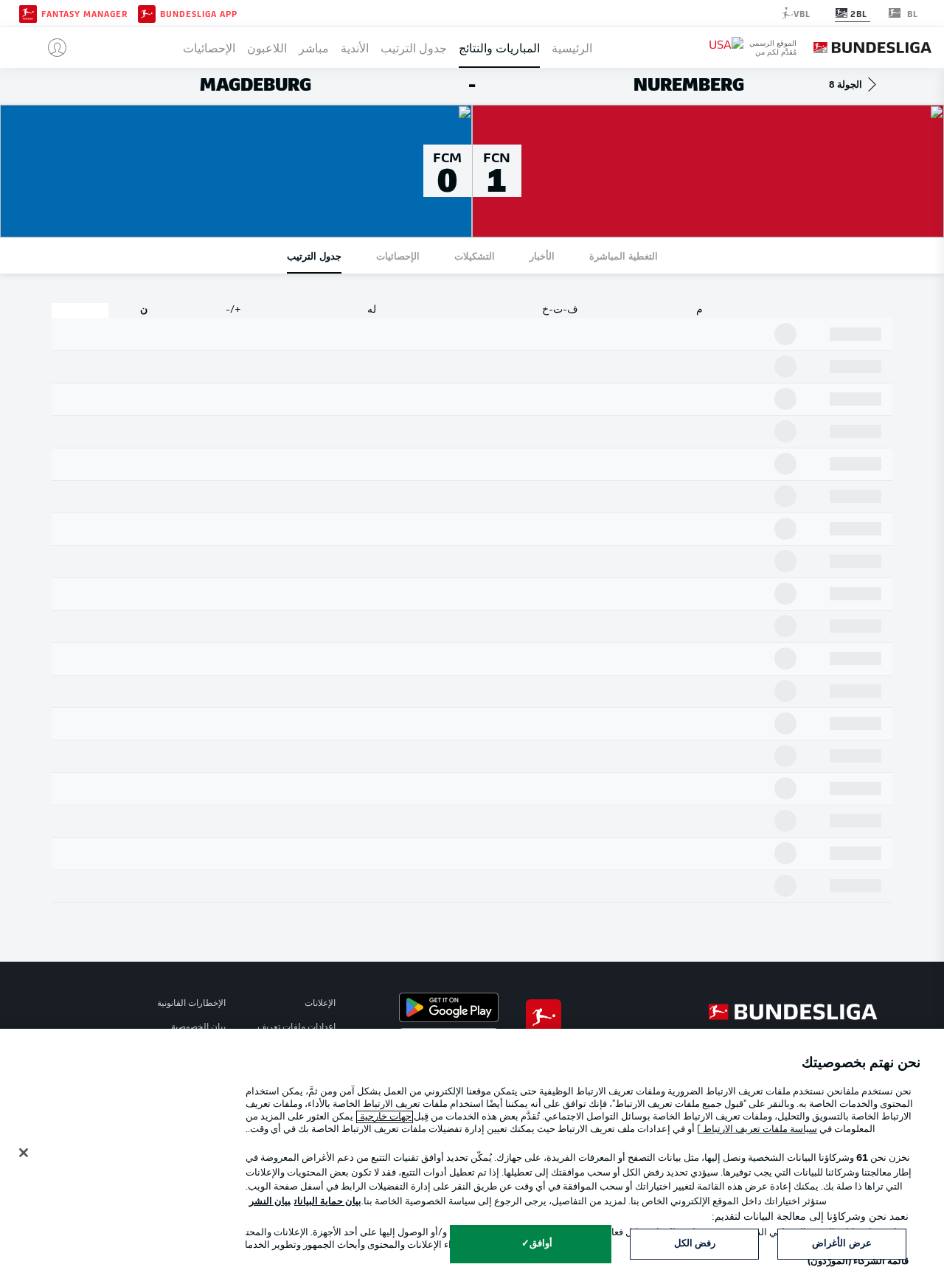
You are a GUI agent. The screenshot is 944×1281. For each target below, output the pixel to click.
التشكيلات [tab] (474, 255)
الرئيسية (572, 47)
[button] (51, 47)
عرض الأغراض (841, 1244)
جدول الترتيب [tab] (314, 255)
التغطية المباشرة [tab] (623, 255)
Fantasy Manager (84, 13)
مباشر (314, 47)
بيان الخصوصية (198, 1027)
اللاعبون (267, 47)
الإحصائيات (209, 47)
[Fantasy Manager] (28, 12)
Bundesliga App (198, 13)
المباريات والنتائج (499, 47)
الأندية (355, 47)
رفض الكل (694, 1244)
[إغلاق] (23, 1152)
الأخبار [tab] (542, 255)
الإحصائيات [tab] (398, 255)
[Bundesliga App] (147, 12)
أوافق (541, 1244)
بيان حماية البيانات (327, 1202)
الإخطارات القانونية (191, 1003)
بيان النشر (270, 1202)
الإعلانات (320, 1003)
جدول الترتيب (414, 47)
